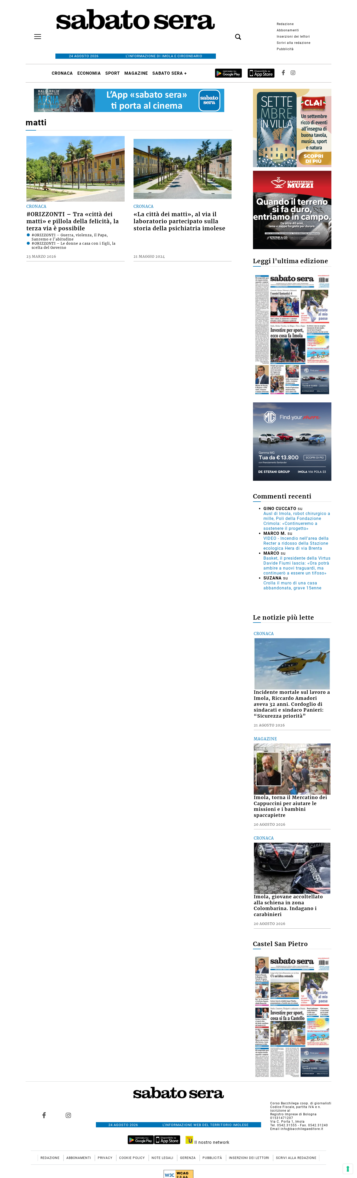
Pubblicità (285, 49)
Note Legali (163, 1158)
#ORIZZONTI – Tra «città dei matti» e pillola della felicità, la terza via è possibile (72, 221)
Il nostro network (211, 1142)
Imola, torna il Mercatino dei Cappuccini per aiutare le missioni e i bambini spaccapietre (290, 806)
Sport (112, 73)
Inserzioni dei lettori (293, 36)
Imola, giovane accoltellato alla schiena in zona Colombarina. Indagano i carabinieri (288, 906)
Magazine (136, 73)
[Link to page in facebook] (44, 1115)
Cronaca (62, 73)
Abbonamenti (288, 30)
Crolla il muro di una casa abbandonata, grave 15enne (292, 585)
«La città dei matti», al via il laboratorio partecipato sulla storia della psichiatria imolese (179, 221)
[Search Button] (230, 34)
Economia (89, 73)
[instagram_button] (293, 73)
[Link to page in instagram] (68, 1115)
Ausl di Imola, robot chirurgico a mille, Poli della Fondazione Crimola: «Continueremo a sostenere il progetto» (296, 521)
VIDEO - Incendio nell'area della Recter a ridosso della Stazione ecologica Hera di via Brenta (296, 543)
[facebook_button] (283, 73)
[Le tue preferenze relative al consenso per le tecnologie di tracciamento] (348, 1169)
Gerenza (188, 1158)
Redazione (285, 24)
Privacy (105, 1158)
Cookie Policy (132, 1158)
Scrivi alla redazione (293, 43)
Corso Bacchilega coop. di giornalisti (300, 1103)
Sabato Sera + (169, 73)
